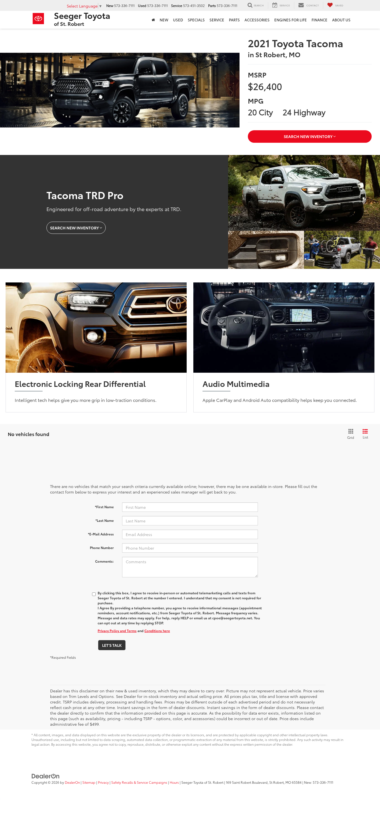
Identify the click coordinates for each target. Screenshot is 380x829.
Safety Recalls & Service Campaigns (139, 782)
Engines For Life (290, 19)
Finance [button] (319, 19)
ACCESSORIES (257, 19)
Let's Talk (112, 645)
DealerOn (72, 782)
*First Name (104, 506)
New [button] (164, 19)
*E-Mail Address (101, 534)
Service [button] (216, 19)
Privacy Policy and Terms (117, 630)
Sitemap (88, 782)
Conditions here (157, 630)
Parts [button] (234, 19)
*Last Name (104, 520)
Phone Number (102, 547)
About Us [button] (341, 19)
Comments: (104, 561)
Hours (174, 782)
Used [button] (178, 19)
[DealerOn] (45, 775)
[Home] (153, 20)
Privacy (103, 782)
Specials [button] (196, 19)
